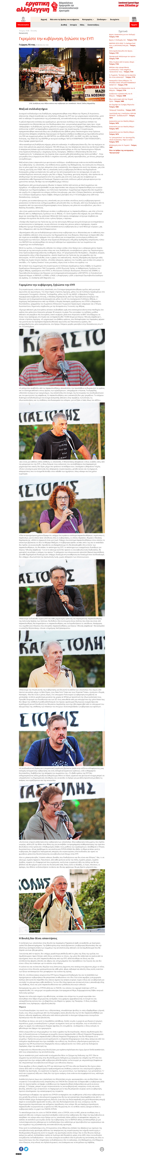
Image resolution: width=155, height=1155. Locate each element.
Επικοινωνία (23, 25)
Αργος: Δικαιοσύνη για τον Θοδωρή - (122, 35)
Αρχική (44, 19)
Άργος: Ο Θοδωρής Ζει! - (123, 40)
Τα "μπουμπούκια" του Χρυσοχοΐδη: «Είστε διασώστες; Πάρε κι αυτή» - (122, 140)
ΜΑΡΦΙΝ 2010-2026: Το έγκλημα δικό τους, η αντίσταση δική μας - (122, 45)
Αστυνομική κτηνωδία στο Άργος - (121, 52)
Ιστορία (73, 25)
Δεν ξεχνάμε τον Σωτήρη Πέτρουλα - (122, 106)
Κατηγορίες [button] (87, 19)
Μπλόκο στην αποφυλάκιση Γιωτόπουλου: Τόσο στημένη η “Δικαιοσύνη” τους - (121, 69)
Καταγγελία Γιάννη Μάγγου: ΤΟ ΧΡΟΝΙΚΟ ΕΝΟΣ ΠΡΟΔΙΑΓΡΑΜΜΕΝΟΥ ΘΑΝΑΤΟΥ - (122, 83)
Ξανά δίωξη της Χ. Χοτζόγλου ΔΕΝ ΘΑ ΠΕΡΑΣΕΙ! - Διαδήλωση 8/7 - (122, 115)
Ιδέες (82, 25)
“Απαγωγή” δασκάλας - (122, 110)
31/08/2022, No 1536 (42, 45)
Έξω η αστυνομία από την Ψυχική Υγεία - (121, 100)
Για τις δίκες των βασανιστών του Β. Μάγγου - (122, 89)
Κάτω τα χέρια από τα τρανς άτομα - (122, 63)
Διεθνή (64, 25)
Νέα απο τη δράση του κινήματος (64, 19)
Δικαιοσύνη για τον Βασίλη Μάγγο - (122, 122)
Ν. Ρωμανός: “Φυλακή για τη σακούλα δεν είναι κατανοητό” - (122, 76)
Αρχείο (134, 25)
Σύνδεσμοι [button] (101, 19)
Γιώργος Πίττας (27, 44)
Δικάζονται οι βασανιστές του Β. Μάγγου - (120, 95)
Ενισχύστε (114, 19)
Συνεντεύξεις (93, 25)
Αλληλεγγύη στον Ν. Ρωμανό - (123, 146)
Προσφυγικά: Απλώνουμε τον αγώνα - (122, 57)
